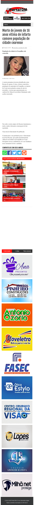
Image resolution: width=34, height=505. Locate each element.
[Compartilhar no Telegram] (19, 154)
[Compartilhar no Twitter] (14, 154)
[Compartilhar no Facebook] (9, 154)
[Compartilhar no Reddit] (24, 154)
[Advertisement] (17, 109)
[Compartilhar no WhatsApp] (4, 154)
